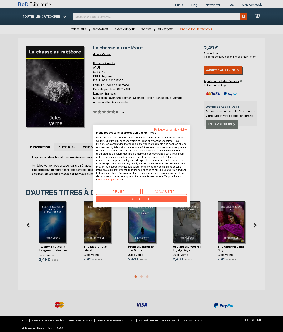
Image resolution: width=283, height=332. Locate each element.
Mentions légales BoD (109, 179)
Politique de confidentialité (170, 129)
